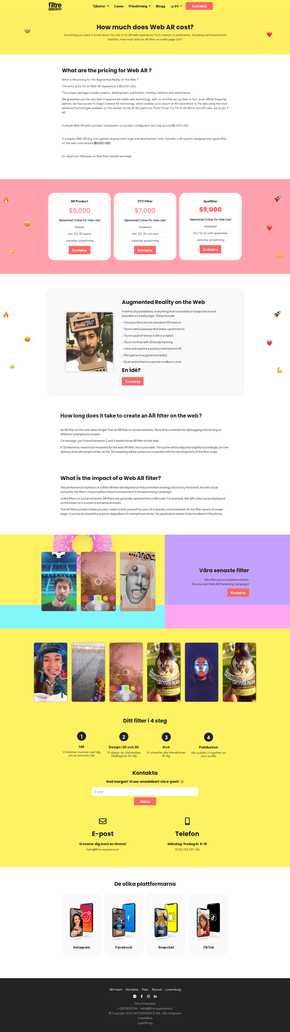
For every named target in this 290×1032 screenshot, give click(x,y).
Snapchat (166, 947)
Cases (119, 6)
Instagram (81, 947)
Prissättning (138, 6)
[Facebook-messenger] (135, 996)
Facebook (123, 947)
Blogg (160, 6)
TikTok (208, 947)
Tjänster (99, 6)
